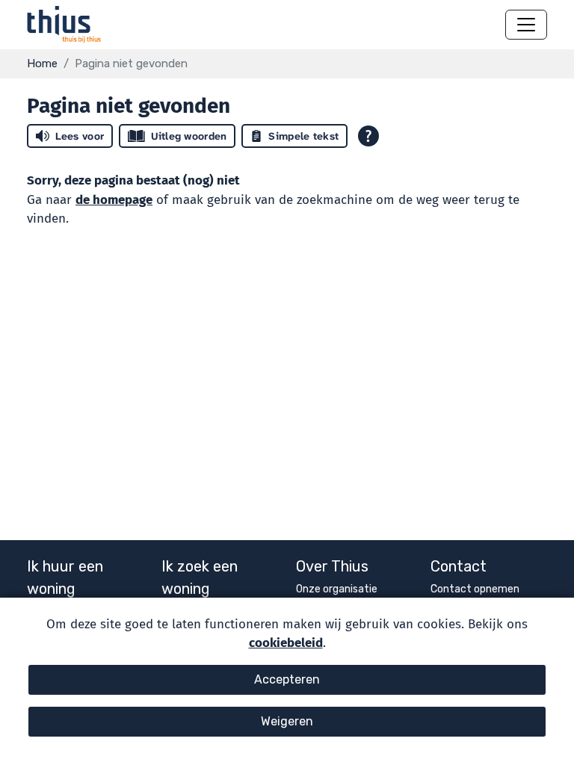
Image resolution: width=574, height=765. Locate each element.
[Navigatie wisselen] (526, 25)
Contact (458, 566)
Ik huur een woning (65, 577)
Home (42, 63)
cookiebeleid (286, 643)
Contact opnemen (474, 589)
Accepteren (287, 679)
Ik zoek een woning (199, 577)
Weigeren (287, 721)
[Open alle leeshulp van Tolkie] (368, 136)
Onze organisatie (336, 589)
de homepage (113, 200)
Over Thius (332, 566)
